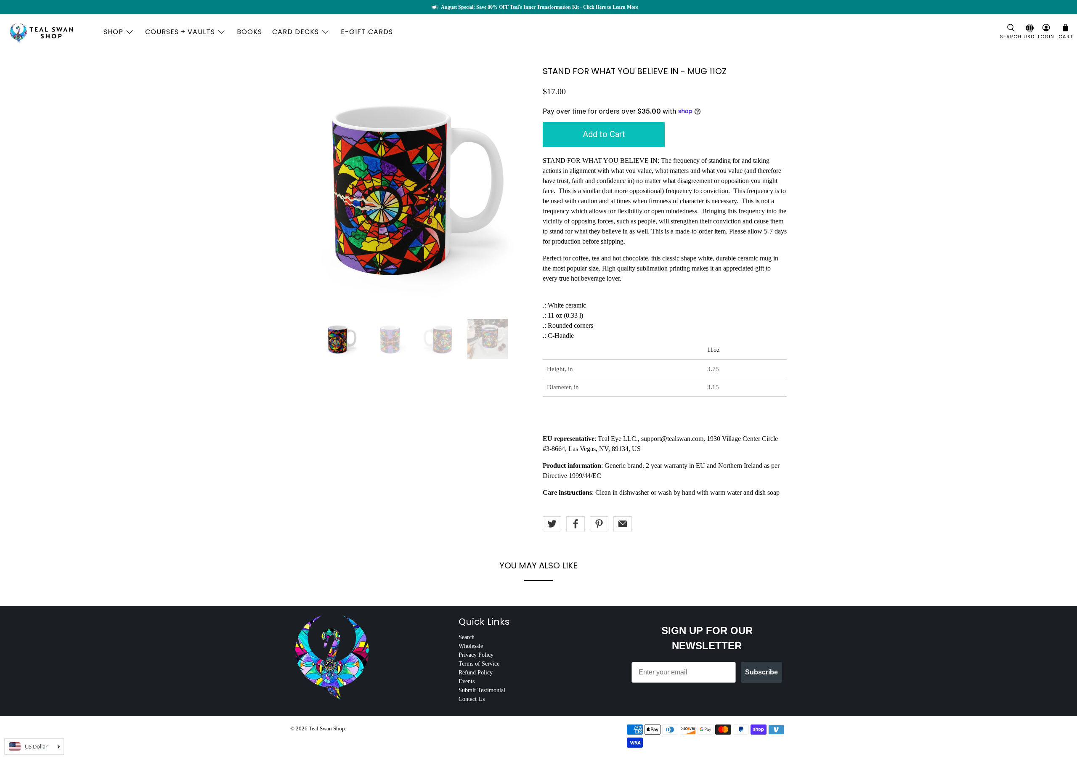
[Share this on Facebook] (575, 523)
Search (467, 637)
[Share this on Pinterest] (599, 523)
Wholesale (471, 646)
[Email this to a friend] (622, 523)
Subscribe (761, 672)
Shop (113, 32)
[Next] (521, 188)
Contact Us (472, 699)
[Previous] (303, 188)
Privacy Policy (476, 655)
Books (249, 32)
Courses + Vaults (180, 32)
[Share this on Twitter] (552, 523)
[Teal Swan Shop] (51, 32)
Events (467, 681)
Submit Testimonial (482, 690)
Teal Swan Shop (327, 728)
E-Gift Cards (367, 32)
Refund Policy (476, 672)
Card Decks (295, 32)
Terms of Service (479, 664)
